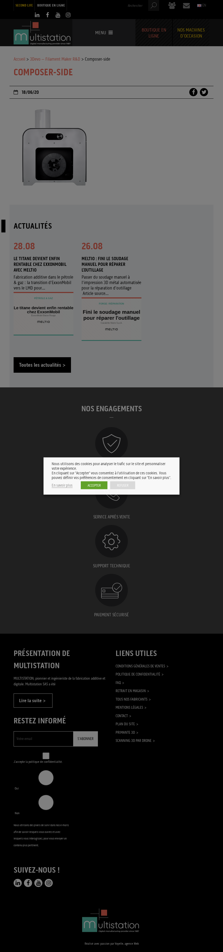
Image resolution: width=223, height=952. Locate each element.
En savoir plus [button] (62, 485)
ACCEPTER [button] (94, 485)
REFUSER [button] (122, 485)
